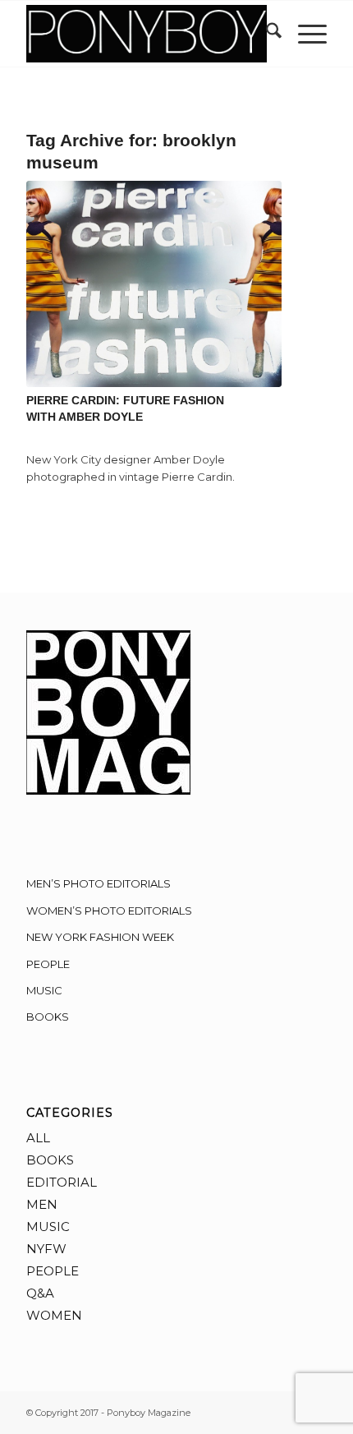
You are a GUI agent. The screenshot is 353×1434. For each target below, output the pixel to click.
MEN (41, 1204)
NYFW (46, 1248)
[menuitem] (266, 34)
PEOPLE (48, 964)
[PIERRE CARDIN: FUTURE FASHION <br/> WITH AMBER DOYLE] (154, 284)
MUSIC (44, 990)
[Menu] (304, 34)
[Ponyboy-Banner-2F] (146, 34)
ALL (38, 1138)
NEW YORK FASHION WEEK (100, 936)
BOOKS (47, 1016)
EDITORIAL (61, 1182)
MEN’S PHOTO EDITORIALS (98, 883)
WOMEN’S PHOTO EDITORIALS (109, 910)
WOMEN (54, 1315)
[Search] (266, 34)
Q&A (40, 1293)
